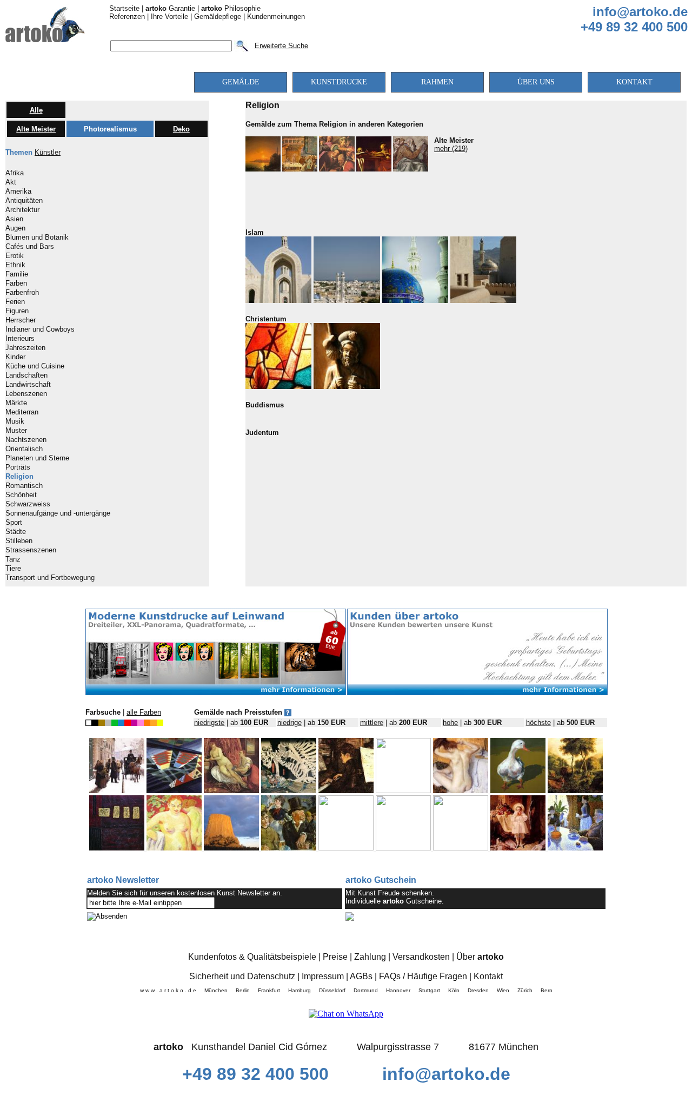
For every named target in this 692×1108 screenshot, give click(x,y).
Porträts (17, 467)
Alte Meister (36, 129)
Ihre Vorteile (169, 16)
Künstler (48, 152)
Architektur (22, 209)
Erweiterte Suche (281, 46)
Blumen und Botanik (37, 237)
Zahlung (370, 956)
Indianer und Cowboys (40, 329)
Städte (15, 531)
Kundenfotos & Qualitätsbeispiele (252, 956)
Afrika (14, 173)
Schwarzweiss (27, 504)
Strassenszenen (30, 550)
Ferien (15, 301)
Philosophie (231, 8)
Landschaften (26, 375)
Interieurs (20, 338)
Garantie (170, 8)
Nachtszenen (25, 439)
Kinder (15, 357)
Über (480, 956)
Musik (14, 421)
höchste (538, 722)
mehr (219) (451, 148)
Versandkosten (421, 956)
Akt (10, 182)
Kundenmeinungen (276, 16)
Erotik (14, 255)
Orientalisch (24, 449)
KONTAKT (634, 82)
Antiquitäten (24, 200)
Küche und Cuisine (34, 366)
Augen (15, 228)
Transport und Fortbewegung (50, 577)
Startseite (124, 8)
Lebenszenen (26, 393)
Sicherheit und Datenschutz (242, 976)
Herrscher (20, 320)
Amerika (18, 191)
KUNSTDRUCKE (339, 82)
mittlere (371, 722)
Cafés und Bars (29, 246)
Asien (14, 219)
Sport (13, 522)
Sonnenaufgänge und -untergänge (57, 513)
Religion (19, 476)
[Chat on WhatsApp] (346, 1013)
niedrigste (209, 722)
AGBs (361, 976)
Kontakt (488, 976)
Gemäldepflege (217, 16)
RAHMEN (437, 82)
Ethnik (15, 265)
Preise (335, 956)
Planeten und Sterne (37, 458)
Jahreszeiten (25, 347)
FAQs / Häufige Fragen (423, 976)
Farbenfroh (22, 292)
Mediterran (21, 412)
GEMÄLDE (241, 82)
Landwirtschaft (28, 384)
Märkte (16, 403)
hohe (450, 722)
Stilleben (18, 541)
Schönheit (21, 495)
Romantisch (24, 485)
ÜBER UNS (536, 82)
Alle (36, 110)
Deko (181, 129)
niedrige (289, 722)
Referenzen (127, 16)
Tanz (13, 559)
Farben (16, 283)
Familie (16, 274)
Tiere (13, 568)
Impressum (323, 976)
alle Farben (144, 712)
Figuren (17, 311)
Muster (16, 430)
